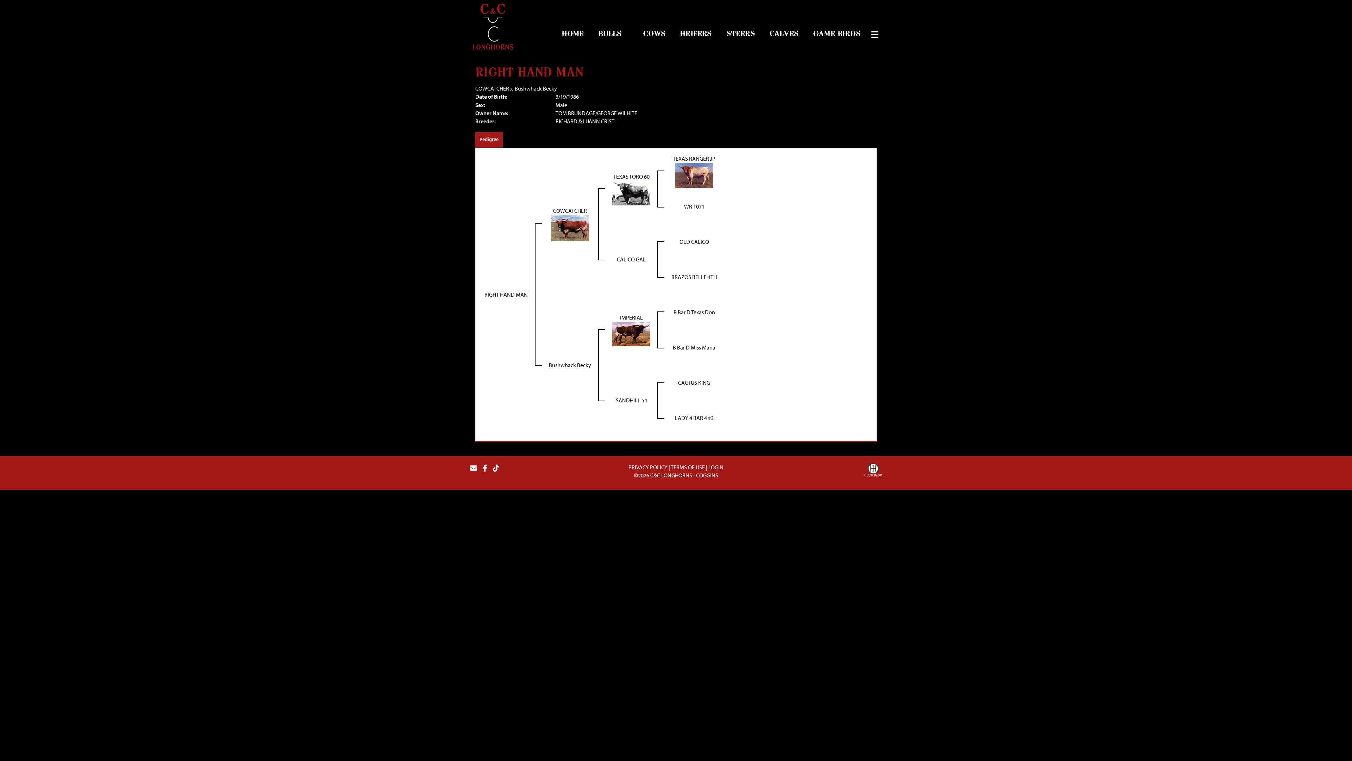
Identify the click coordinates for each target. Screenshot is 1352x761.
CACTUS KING (694, 382)
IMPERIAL (631, 317)
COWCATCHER (492, 88)
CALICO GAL (631, 259)
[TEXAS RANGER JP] (694, 174)
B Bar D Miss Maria (694, 347)
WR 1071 (694, 206)
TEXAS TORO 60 (631, 176)
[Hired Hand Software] (873, 471)
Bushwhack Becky (536, 88)
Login (716, 467)
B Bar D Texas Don (694, 312)
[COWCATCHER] (570, 227)
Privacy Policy (648, 467)
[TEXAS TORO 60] (631, 192)
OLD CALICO (694, 241)
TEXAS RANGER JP (694, 158)
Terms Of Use (688, 467)
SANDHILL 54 (631, 400)
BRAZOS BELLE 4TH (694, 276)
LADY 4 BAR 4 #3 (694, 417)
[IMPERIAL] (631, 333)
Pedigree (489, 139)
